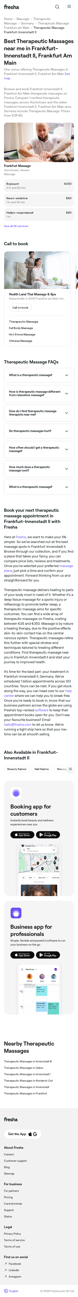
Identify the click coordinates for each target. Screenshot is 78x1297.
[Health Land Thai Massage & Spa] (37, 298)
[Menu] (69, 7)
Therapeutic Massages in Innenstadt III (28, 1061)
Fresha (21, 537)
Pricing (8, 1197)
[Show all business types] (70, 769)
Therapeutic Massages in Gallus (23, 1067)
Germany (27, 23)
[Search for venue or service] (57, 7)
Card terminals (13, 1203)
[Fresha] (11, 7)
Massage (23, 19)
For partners (11, 1190)
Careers (9, 1154)
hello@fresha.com (17, 724)
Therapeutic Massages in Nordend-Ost (28, 1080)
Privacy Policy (12, 1233)
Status (8, 1216)
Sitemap (9, 1173)
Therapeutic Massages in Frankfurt (25, 1093)
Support (9, 1210)
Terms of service (14, 1240)
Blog (7, 1167)
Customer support (15, 1160)
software (41, 710)
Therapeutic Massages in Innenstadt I (27, 1074)
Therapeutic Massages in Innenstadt (26, 1087)
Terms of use (12, 1246)
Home (8, 19)
